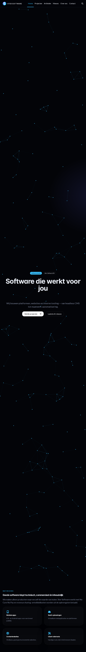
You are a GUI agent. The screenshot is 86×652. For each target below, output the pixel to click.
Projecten (38, 3)
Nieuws (56, 3)
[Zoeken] (82, 3)
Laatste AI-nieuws (55, 314)
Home (30, 3)
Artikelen (47, 3)
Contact (72, 3)
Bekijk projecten (31, 314)
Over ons (63, 3)
